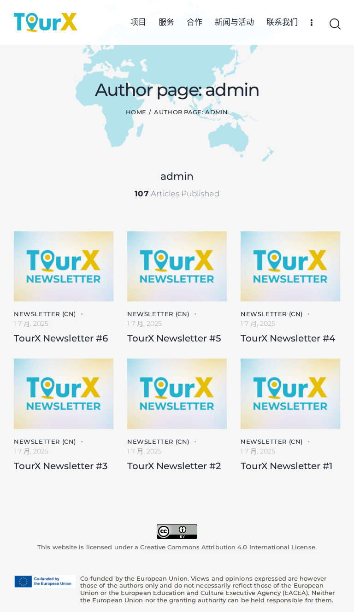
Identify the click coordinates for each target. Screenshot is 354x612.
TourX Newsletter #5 (174, 338)
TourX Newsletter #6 (61, 338)
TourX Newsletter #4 (288, 338)
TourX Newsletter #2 (174, 465)
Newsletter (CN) (45, 314)
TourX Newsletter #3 (60, 465)
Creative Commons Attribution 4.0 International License (227, 547)
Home (136, 112)
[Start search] (334, 24)
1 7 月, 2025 (31, 323)
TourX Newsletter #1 (286, 465)
